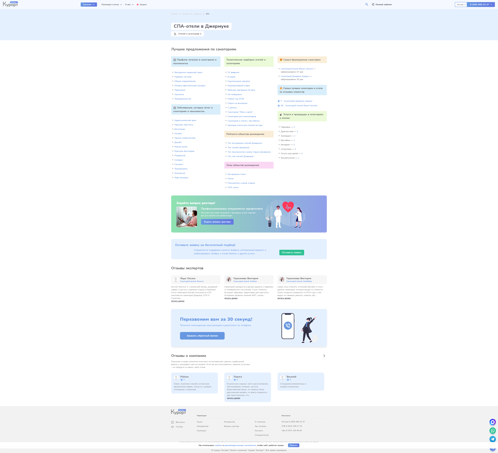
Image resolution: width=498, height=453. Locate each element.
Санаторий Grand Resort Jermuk (297, 68)
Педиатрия (179, 90)
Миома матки (181, 146)
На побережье (235, 94)
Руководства (229, 422)
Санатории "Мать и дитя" (240, 112)
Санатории (201, 430)
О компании (260, 422)
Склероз (178, 160)
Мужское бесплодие (184, 151)
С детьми (232, 107)
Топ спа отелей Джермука (241, 156)
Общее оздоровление (185, 81)
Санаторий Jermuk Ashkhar (245, 281)
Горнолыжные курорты (239, 81)
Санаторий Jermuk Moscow (192, 281)
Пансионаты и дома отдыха (241, 183)
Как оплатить (260, 426)
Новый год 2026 (236, 98)
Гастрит (178, 133)
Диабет (178, 142)
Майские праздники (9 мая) (241, 90)
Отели (231, 178)
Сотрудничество (262, 435)
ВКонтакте (180, 422)
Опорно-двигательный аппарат (189, 85)
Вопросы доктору (231, 426)
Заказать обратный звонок (202, 335)
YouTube (179, 427)
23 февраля (233, 72)
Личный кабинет (383, 4)
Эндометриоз (181, 168)
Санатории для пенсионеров (242, 116)
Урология (179, 94)
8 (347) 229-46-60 (294, 430)
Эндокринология (182, 98)
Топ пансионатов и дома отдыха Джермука (249, 152)
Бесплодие (179, 129)
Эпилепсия (179, 173)
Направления (202, 426)
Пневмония (179, 155)
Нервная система (183, 76)
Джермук (198, 14)
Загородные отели (237, 174)
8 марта (232, 76)
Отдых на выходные (237, 103)
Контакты (259, 430)
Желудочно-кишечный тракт (188, 72)
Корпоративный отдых (239, 85)
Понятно (293, 445)
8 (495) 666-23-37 (479, 4)
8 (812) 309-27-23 (294, 426)
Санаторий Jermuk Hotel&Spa (299, 281)
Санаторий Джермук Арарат (295, 76)
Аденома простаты (183, 124)
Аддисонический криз (185, 120)
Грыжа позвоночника (184, 138)
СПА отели (233, 187)
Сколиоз (178, 164)
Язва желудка (181, 177)
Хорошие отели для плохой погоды (245, 125)
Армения (185, 14)
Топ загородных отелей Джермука (245, 143)
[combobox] (461, 4)
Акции (199, 422)
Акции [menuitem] (143, 4)
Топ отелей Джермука (239, 147)
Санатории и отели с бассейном (244, 120)
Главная (174, 14)
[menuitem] (89, 4)
